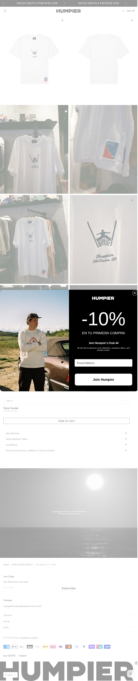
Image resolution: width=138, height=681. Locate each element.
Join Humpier (102, 379)
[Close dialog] (133, 293)
